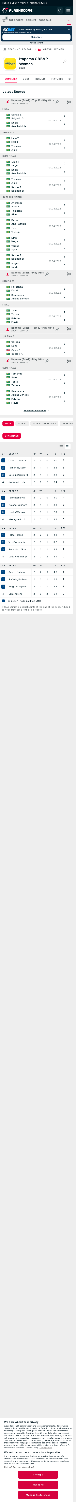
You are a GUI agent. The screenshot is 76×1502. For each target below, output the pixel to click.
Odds (26, 78)
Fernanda (14, 467)
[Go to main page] (20, 10)
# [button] (2, 454)
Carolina (13, 475)
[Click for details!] (36, 120)
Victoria (11, 542)
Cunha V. (22, 505)
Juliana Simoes (23, 572)
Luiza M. (23, 475)
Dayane (22, 586)
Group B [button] (13, 491)
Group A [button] (13, 454)
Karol (23, 467)
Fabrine (13, 497)
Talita (12, 534)
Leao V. (13, 556)
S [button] (55, 454)
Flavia (21, 497)
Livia (27, 519)
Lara (11, 593)
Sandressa (13, 572)
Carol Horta (14, 460)
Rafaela (13, 579)
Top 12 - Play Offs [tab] (44, 423)
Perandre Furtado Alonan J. (15, 549)
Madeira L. (26, 482)
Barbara (23, 579)
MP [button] (34, 454)
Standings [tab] (12, 435)
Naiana (13, 505)
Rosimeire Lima (25, 549)
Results (40, 78)
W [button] (41, 454)
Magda (13, 586)
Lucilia (12, 512)
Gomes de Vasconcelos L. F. (21, 542)
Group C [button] (13, 528)
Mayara (21, 512)
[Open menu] (68, 10)
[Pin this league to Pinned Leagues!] (65, 61)
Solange (23, 556)
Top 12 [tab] (22, 423)
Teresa (19, 534)
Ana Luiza (24, 460)
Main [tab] (8, 423)
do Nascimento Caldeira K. (15, 482)
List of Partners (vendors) (19, 1467)
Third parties (46, 1447)
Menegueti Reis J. (16, 519)
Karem (18, 593)
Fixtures (57, 78)
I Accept (38, 1474)
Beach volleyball (20, 49)
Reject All (38, 1484)
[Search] (60, 10)
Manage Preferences (38, 1495)
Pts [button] (63, 454)
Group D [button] (13, 565)
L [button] (47, 454)
